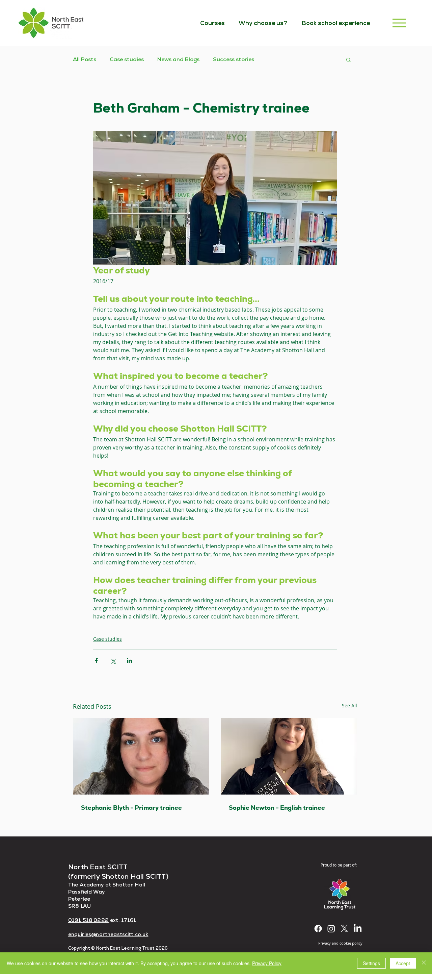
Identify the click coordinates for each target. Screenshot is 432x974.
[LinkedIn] (357, 928)
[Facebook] (318, 928)
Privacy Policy (266, 963)
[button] (348, 59)
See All (349, 705)
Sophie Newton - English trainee (277, 807)
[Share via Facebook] (96, 660)
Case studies (127, 59)
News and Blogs (178, 59)
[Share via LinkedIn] (129, 660)
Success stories (233, 59)
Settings (371, 963)
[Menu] (399, 23)
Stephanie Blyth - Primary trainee (131, 807)
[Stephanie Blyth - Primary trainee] (141, 756)
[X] (344, 928)
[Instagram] (331, 928)
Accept (403, 963)
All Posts (84, 59)
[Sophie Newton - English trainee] (289, 756)
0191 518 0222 (88, 920)
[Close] (424, 963)
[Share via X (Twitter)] (113, 660)
